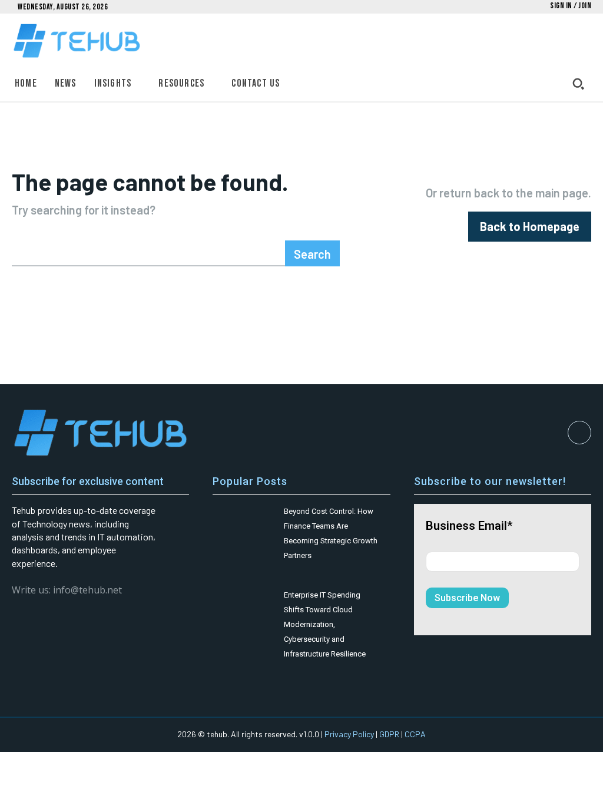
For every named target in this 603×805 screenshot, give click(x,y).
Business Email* (469, 526)
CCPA (415, 734)
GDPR (389, 734)
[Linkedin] (579, 432)
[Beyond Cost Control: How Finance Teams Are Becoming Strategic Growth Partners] (243, 521)
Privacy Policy (349, 734)
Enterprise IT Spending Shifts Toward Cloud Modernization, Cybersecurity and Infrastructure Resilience (325, 624)
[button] (578, 84)
